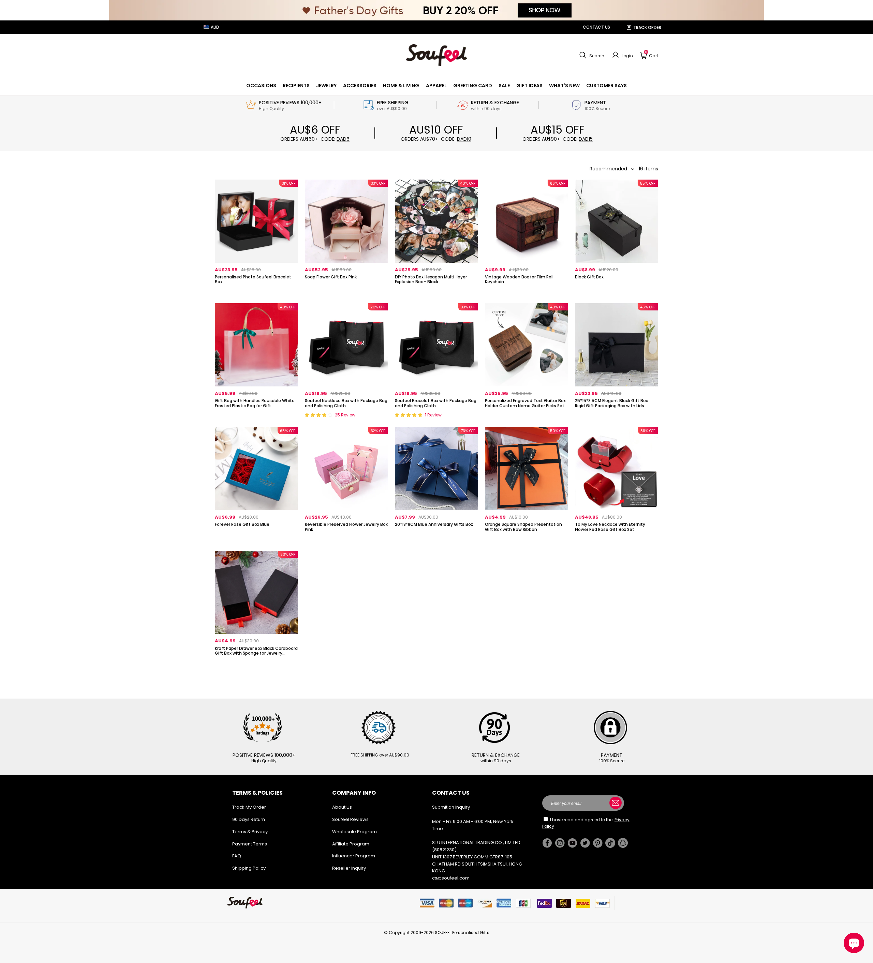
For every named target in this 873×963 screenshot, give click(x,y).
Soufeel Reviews (350, 819)
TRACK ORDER (647, 27)
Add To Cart (346, 293)
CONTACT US (596, 27)
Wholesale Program (354, 831)
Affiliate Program (350, 844)
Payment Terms (249, 844)
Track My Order (249, 807)
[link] (261, 85)
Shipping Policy (249, 868)
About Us (342, 807)
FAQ (236, 856)
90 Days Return (248, 819)
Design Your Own (256, 293)
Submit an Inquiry (451, 807)
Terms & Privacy (250, 831)
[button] (591, 55)
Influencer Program (353, 856)
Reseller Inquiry (349, 868)
